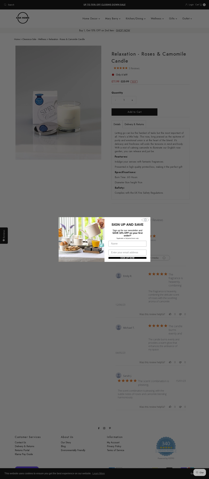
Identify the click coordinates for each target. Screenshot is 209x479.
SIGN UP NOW (127, 258)
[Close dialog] (145, 219)
